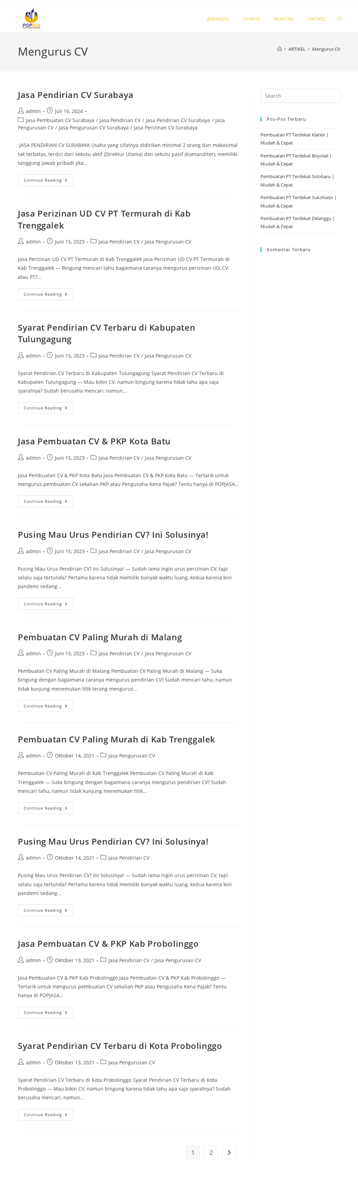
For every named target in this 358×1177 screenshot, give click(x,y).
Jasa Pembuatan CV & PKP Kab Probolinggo (108, 943)
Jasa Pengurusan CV (168, 241)
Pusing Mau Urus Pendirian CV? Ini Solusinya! (113, 534)
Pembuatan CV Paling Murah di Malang (100, 637)
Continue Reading (48, 178)
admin (33, 111)
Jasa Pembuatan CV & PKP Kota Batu (94, 441)
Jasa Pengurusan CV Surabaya (94, 127)
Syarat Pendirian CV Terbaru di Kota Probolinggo (120, 1045)
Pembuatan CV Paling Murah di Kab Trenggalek (116, 739)
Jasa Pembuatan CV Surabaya (60, 120)
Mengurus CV (326, 49)
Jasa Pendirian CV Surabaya (76, 94)
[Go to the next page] (229, 1153)
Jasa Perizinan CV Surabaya (166, 127)
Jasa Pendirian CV (120, 120)
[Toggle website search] (339, 19)
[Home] (279, 49)
